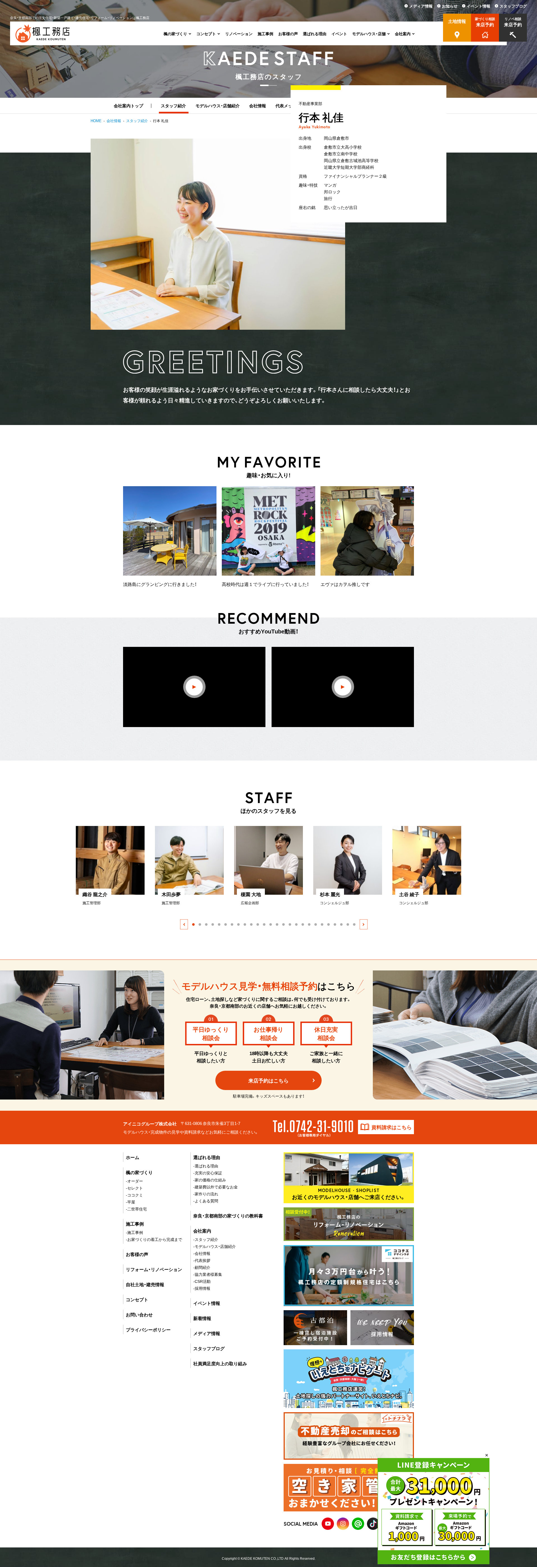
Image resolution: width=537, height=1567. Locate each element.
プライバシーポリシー (148, 1329)
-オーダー (134, 1181)
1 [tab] (193, 924)
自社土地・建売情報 (145, 1284)
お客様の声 (137, 1254)
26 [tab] (354, 924)
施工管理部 (92, 902)
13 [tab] (270, 924)
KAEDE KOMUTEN (255, 1558)
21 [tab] (322, 924)
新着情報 (202, 1318)
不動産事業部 (310, 103)
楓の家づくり (139, 1172)
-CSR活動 (202, 1281)
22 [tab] (328, 924)
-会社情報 (201, 1253)
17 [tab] (296, 924)
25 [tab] (348, 924)
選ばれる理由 (206, 1157)
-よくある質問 (205, 1200)
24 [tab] (341, 924)
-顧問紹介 (201, 1267)
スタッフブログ (209, 1348)
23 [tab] (335, 924)
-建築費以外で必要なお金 (215, 1187)
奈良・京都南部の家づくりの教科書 (228, 1215)
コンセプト (137, 1299)
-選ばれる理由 (205, 1166)
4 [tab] (212, 924)
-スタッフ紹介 (205, 1239)
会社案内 (202, 1230)
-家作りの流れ (205, 1193)
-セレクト (134, 1188)
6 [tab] (225, 924)
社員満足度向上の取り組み (220, 1363)
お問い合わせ (139, 1314)
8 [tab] (238, 924)
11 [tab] (257, 924)
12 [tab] (264, 924)
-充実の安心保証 (207, 1173)
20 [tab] (315, 924)
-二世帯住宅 (136, 1209)
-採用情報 (201, 1288)
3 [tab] (206, 924)
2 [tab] (200, 924)
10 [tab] (251, 924)
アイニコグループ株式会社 (150, 1123)
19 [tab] (309, 924)
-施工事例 (134, 1232)
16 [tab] (290, 924)
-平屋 (130, 1202)
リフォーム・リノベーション (154, 1269)
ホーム (132, 1157)
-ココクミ (134, 1195)
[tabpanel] (115, 866)
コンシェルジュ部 (334, 902)
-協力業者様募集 (207, 1274)
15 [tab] (283, 924)
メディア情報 (206, 1333)
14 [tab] (277, 924)
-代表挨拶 (201, 1260)
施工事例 (135, 1223)
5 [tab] (219, 924)
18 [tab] (303, 924)
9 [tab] (245, 924)
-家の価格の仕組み (209, 1180)
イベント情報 (206, 1303)
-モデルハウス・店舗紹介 (214, 1246)
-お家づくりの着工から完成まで (154, 1239)
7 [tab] (232, 924)
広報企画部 (250, 902)
